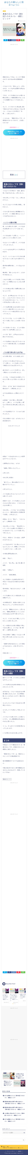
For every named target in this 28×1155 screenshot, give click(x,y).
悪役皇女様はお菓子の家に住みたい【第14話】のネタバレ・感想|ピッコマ (15, 1108)
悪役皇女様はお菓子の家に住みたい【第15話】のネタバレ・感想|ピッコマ (15, 1102)
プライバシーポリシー (11, 1151)
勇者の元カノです (7, 779)
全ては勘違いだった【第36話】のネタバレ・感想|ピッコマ (15, 1096)
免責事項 (19, 1151)
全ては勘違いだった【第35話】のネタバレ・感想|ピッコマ (15, 1120)
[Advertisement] (14, 60)
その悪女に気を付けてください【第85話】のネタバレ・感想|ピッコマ (15, 1114)
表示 (16, 174)
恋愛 (4, 11)
